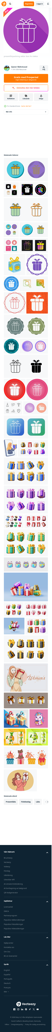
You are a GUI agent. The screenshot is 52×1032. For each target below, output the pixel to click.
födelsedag (26, 1017)
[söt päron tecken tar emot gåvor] (14, 952)
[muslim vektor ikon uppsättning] (35, 516)
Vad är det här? (26, 106)
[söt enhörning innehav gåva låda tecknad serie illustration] (13, 934)
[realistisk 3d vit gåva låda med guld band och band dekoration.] (25, 897)
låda (38, 1017)
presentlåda (11, 1017)
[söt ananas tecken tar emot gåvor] (34, 933)
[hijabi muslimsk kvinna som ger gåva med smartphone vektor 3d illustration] (10, 578)
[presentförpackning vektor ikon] (25, 169)
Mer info (9, 112)
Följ (43, 69)
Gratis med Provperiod (26, 78)
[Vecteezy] (3, 3)
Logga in (40, 4)
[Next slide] (42, 1017)
